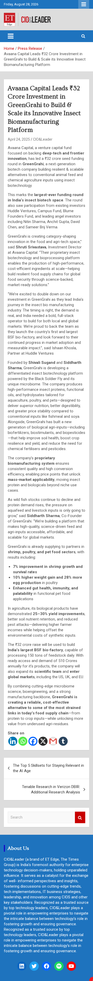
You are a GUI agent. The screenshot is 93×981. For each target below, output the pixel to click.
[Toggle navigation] (10, 36)
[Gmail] (53, 741)
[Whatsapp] (22, 741)
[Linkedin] (12, 741)
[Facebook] (32, 741)
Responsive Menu (83, 4)
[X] (43, 741)
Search (80, 817)
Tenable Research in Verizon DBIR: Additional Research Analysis (51, 789)
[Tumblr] (63, 741)
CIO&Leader (42, 139)
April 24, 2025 (19, 139)
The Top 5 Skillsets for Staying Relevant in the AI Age (48, 768)
